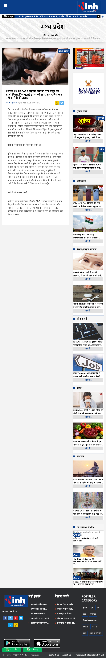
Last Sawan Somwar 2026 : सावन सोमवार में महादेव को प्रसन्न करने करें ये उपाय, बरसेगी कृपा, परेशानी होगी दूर (88, 481)
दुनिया (85, 607)
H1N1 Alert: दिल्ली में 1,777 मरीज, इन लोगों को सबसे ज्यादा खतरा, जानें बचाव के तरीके (88, 412)
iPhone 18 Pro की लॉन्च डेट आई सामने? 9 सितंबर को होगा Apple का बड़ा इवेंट (87, 205)
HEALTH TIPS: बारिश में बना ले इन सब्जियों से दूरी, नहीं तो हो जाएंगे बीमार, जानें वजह (87, 443)
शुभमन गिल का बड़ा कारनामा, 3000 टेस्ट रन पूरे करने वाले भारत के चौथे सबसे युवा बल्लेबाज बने (41, 609)
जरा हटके (81, 181)
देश (92, 607)
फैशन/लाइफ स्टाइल (87, 249)
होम (44, 35)
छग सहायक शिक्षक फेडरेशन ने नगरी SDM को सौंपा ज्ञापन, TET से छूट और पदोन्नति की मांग (40, 613)
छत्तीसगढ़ (34, 649)
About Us (67, 654)
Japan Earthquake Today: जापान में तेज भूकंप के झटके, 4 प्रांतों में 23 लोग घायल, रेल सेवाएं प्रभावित (40, 604)
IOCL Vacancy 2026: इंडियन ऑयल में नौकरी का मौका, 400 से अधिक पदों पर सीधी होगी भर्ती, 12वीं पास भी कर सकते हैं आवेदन (88, 343)
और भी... (88, 141)
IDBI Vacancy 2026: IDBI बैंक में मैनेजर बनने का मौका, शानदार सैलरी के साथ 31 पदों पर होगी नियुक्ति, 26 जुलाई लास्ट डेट (87, 375)
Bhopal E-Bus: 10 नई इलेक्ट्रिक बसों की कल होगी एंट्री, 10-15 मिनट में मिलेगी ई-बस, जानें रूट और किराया (40, 618)
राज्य (84, 633)
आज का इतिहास (95, 633)
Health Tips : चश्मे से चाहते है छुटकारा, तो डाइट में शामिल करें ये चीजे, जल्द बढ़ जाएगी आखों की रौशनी (88, 274)
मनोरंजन (93, 614)
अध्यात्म (80, 456)
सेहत (79, 388)
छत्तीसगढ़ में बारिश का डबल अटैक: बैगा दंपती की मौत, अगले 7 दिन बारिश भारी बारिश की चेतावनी (40, 623)
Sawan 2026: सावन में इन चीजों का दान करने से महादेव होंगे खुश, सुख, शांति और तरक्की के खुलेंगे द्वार (88, 512)
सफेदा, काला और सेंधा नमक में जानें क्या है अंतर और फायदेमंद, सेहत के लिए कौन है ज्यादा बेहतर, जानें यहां (88, 305)
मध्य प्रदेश (54, 35)
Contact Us (54, 654)
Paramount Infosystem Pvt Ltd (90, 654)
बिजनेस (94, 626)
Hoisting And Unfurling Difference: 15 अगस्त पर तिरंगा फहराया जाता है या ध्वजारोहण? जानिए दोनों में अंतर (87, 236)
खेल (98, 607)
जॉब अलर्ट (82, 319)
